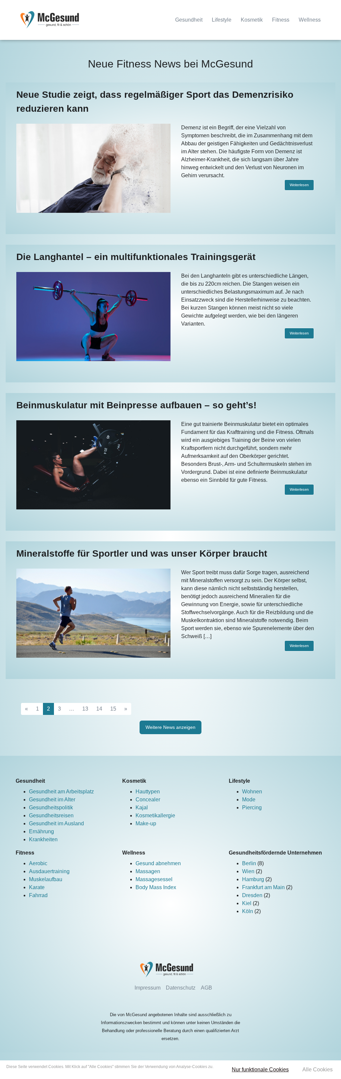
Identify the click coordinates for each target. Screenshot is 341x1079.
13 (85, 709)
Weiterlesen (299, 185)
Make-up (146, 823)
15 (113, 709)
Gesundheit (188, 20)
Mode (248, 799)
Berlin (249, 863)
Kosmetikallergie (155, 815)
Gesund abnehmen (158, 863)
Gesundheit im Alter (52, 799)
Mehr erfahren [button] (110, 1072)
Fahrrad (38, 895)
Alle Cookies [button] (317, 1069)
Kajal (142, 807)
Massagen (148, 871)
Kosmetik (252, 20)
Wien (249, 871)
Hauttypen (148, 791)
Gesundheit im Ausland (56, 823)
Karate (37, 887)
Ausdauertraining (49, 871)
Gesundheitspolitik (51, 807)
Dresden (253, 895)
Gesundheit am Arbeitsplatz (61, 791)
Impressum (148, 988)
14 (99, 709)
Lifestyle (221, 20)
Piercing (252, 807)
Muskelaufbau (45, 879)
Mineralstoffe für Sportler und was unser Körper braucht (141, 553)
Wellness (310, 20)
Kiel (247, 903)
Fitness (280, 20)
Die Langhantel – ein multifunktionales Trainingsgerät (135, 257)
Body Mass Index (156, 887)
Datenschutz (180, 988)
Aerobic (38, 863)
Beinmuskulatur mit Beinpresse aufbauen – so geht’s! (136, 405)
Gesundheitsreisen (51, 815)
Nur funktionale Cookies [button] (260, 1069)
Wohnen (252, 791)
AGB (206, 988)
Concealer (148, 799)
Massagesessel (154, 879)
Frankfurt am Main (264, 887)
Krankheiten (43, 839)
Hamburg (253, 879)
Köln (248, 911)
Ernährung (41, 831)
